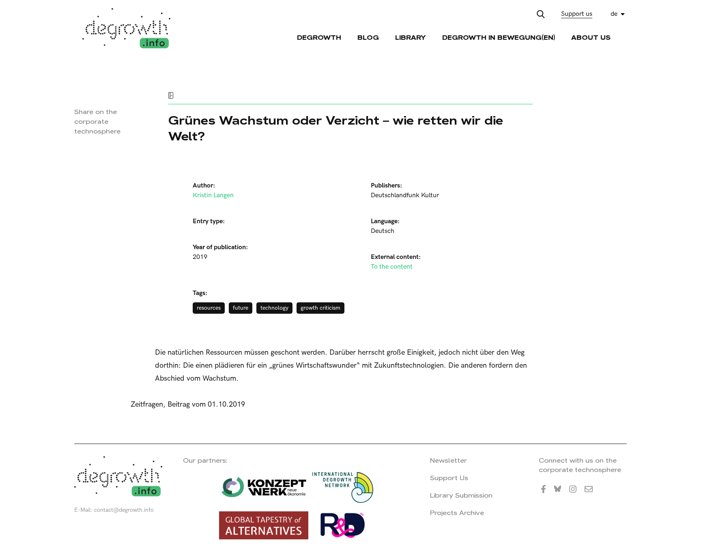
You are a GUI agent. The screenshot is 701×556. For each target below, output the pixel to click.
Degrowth (319, 37)
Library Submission (461, 495)
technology (274, 307)
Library (410, 37)
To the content (392, 267)
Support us (576, 14)
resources (209, 307)
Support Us (449, 478)
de (614, 14)
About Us (591, 37)
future (240, 307)
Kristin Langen (213, 195)
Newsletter (448, 460)
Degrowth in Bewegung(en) (498, 37)
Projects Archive (457, 513)
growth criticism (320, 307)
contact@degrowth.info (124, 509)
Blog (368, 37)
